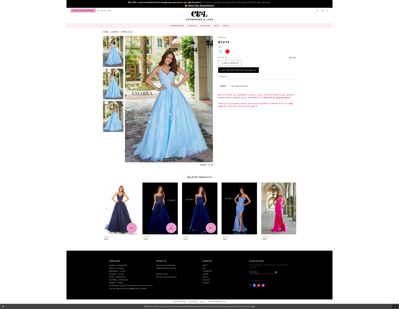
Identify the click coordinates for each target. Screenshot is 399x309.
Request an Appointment (166, 277)
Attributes (223, 76)
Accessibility (193, 301)
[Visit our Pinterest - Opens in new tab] (258, 285)
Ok (395, 306)
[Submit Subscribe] (276, 272)
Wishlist (206, 280)
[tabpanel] (113, 52)
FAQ (204, 268)
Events (205, 274)
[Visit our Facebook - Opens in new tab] (254, 285)
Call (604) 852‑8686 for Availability (238, 70)
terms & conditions (179, 301)
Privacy (202, 301)
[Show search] (317, 11)
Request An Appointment (277, 97)
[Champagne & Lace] (199, 15)
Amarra (114, 32)
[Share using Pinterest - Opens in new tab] (212, 165)
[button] (322, 11)
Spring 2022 (127, 32)
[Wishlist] (327, 11)
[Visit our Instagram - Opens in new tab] (263, 285)
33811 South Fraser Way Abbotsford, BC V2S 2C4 (166, 267)
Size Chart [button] (292, 57)
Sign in (205, 277)
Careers (206, 283)
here (253, 306)
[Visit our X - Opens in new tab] (250, 285)
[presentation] (120, 208)
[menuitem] (83, 10)
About (205, 265)
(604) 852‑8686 (162, 274)
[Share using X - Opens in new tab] (209, 165)
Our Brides (207, 271)
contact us (238, 97)
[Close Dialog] (3, 306)
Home (105, 32)
